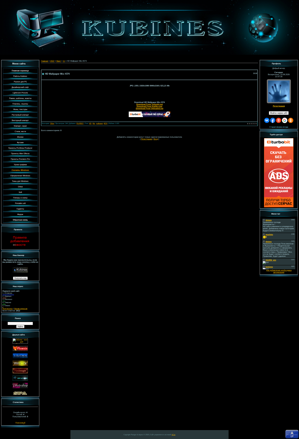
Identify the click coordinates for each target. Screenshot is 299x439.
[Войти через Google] (284, 120)
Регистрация (146, 139)
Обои (52, 123)
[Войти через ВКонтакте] (266, 120)
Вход (156, 139)
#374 (105, 123)
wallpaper (99, 123)
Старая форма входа (278, 127)
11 (64, 61)
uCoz (173, 435)
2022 (52, 61)
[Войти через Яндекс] (278, 120)
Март (58, 61)
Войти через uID (278, 113)
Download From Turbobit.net (149, 104)
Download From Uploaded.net (149, 108)
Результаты (7, 309)
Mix (94, 123)
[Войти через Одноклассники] (290, 120)
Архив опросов (20, 309)
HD (90, 123)
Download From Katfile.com (149, 106)
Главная (44, 61)
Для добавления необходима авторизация (279, 271)
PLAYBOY (80, 123)
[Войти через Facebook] (272, 120)
